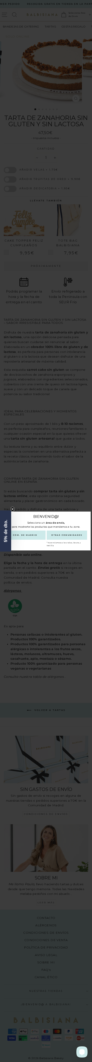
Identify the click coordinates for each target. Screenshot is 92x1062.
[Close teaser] (12, 509)
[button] (5, 531)
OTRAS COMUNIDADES (66, 535)
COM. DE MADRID (25, 535)
